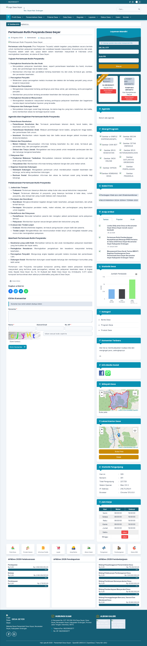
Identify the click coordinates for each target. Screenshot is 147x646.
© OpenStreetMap (127, 410)
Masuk (118, 66)
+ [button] (102, 392)
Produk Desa (106, 330)
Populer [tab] (119, 219)
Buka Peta (119, 451)
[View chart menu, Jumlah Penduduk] (136, 274)
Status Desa (106, 17)
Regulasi (80, 17)
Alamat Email (42, 325)
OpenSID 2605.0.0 (78, 643)
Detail (118, 457)
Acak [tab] (132, 219)
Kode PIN (102, 56)
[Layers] (135, 393)
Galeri (118, 17)
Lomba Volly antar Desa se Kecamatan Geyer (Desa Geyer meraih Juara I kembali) (122, 228)
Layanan (92, 17)
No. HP (68, 325)
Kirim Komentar (16, 347)
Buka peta (103, 412)
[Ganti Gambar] (15, 341)
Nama (11, 325)
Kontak (126, 17)
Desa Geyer (66, 643)
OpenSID (135, 410)
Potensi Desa (52, 17)
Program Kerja (107, 325)
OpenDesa (90, 643)
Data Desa (67, 17)
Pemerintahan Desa (34, 17)
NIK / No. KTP (104, 48)
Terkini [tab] (105, 219)
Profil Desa (16, 17)
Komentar (12, 309)
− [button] (102, 395)
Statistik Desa (108, 266)
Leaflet (120, 410)
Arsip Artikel (107, 211)
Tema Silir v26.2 (101, 643)
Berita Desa (105, 320)
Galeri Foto (107, 185)
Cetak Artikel (16, 281)
